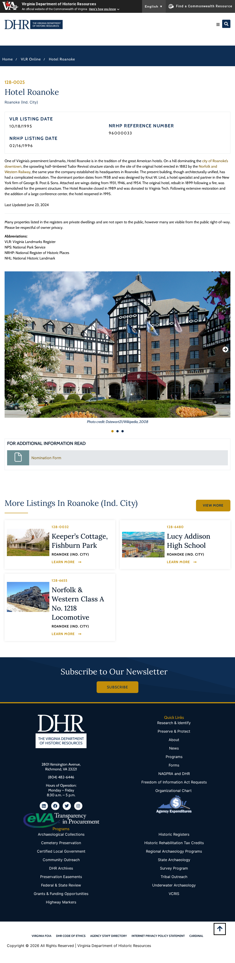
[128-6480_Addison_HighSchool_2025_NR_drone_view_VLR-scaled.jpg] (143, 544)
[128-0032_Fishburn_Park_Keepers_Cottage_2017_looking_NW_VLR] (28, 542)
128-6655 (59, 580)
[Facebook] (55, 806)
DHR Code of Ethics (71, 936)
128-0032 (60, 527)
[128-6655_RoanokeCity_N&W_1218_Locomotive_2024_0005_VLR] (28, 597)
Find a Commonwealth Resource (204, 6)
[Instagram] (78, 806)
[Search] (226, 24)
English (154, 6)
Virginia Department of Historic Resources (59, 4)
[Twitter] (67, 806)
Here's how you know (102, 9)
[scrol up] (220, 928)
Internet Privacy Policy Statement (158, 936)
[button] (218, 24)
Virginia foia (41, 936)
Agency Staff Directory (108, 936)
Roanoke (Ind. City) (21, 102)
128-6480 (175, 527)
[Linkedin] (44, 806)
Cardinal (196, 936)
